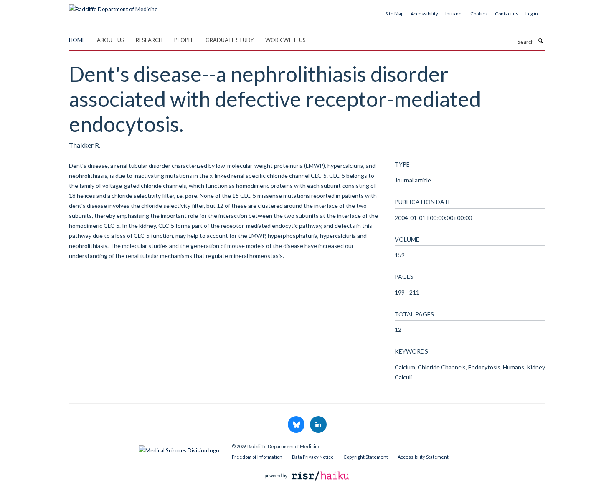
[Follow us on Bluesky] (297, 425)
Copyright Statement (365, 457)
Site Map (394, 13)
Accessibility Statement (423, 457)
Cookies (479, 13)
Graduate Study (230, 40)
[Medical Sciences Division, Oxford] (144, 448)
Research (149, 40)
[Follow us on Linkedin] (318, 425)
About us (110, 40)
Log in (531, 13)
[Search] (540, 40)
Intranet (454, 13)
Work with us (285, 40)
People (184, 40)
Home (77, 40)
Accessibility (424, 13)
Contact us (506, 13)
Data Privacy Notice (313, 457)
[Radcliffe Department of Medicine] (113, 6)
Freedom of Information (257, 457)
